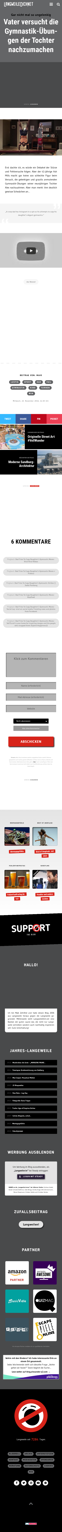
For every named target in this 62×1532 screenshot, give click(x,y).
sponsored (47, 1460)
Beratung (14, 1466)
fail (49, 382)
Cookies (48, 1466)
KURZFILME (45, 865)
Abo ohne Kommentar (31, 728)
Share (23, 419)
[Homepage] (21, 4)
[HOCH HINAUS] (31, 1503)
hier (34, 762)
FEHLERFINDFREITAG (17, 865)
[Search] (58, 4)
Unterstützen (45, 1454)
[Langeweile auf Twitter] (23, 1482)
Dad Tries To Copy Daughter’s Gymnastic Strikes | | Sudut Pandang (35, 584)
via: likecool (31, 282)
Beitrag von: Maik (31, 375)
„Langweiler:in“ (21, 1170)
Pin (38, 419)
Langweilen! (31, 1224)
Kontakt (13, 1460)
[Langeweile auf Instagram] (31, 1482)
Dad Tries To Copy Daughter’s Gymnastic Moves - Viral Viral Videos (35, 560)
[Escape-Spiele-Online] (45, 1329)
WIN (31, 394)
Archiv (28, 1454)
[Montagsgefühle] (17, 840)
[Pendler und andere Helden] (45, 885)
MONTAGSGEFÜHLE (17, 823)
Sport (27, 382)
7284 (34, 1439)
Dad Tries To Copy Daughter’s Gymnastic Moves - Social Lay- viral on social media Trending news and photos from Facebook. (31, 609)
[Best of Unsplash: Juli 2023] (45, 842)
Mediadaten (29, 1460)
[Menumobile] (51, 4)
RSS (31, 1472)
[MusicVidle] (17, 1301)
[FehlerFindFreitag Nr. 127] (17, 885)
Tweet (7, 419)
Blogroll (14, 1454)
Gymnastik (18, 388)
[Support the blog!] (31, 929)
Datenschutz (32, 1466)
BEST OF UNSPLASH (45, 823)
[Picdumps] (17, 1329)
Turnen (45, 388)
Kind (32, 388)
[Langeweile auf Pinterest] (45, 1482)
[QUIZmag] (45, 1301)
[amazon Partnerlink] (17, 1272)
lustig (15, 382)
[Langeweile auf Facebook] (16, 1482)
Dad (39, 382)
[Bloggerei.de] (31, 1523)
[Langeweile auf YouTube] (38, 1482)
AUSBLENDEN (34, 104)
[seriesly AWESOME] (45, 1272)
